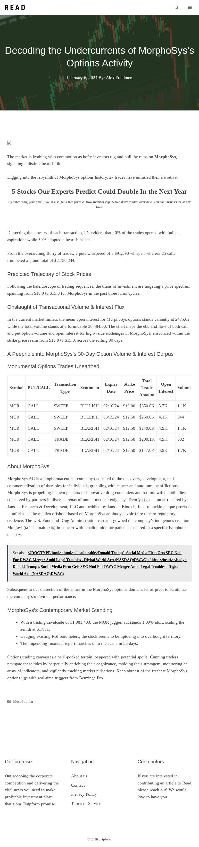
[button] (176, 7)
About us (79, 776)
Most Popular (23, 701)
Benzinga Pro (91, 677)
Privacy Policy (84, 794)
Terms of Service (86, 803)
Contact (78, 785)
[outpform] (15, 7)
